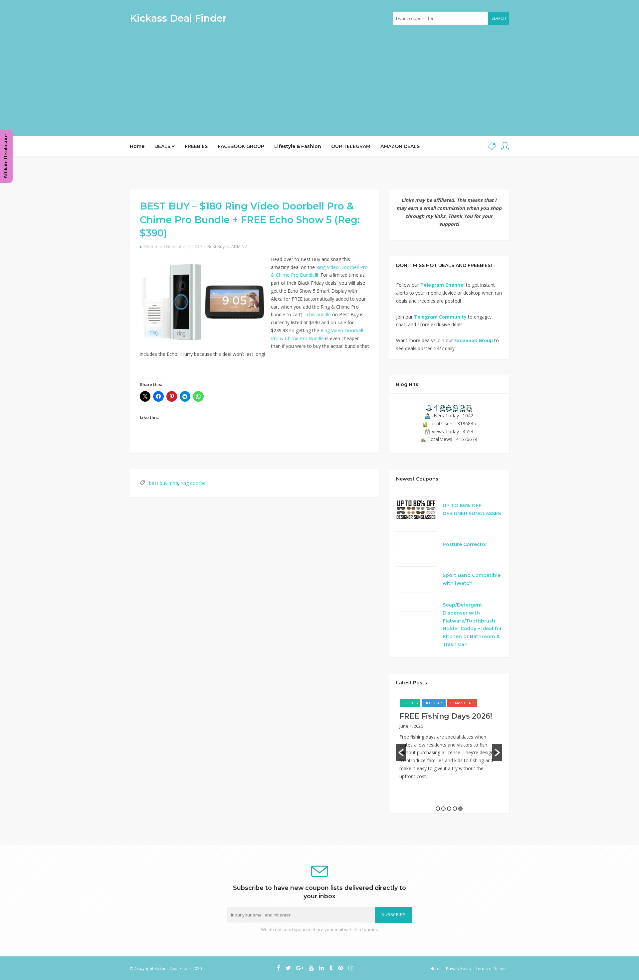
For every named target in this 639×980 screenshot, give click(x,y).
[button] (401, 752)
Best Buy (216, 246)
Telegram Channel (442, 285)
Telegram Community (440, 317)
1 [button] (438, 808)
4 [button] (455, 808)
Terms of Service (492, 968)
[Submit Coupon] (492, 146)
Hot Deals (433, 703)
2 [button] (443, 808)
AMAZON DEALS (400, 146)
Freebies (410, 703)
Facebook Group (473, 340)
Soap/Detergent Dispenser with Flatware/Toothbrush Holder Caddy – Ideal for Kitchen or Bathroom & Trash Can (472, 624)
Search (499, 18)
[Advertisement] (319, 78)
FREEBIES (196, 146)
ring (174, 483)
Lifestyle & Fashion (297, 146)
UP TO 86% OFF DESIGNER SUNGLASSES (472, 509)
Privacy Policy (458, 968)
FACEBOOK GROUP (241, 146)
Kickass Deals (462, 703)
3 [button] (449, 808)
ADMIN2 (239, 246)
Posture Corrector (465, 544)
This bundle (318, 314)
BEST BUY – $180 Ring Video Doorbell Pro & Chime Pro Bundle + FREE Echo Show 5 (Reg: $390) (250, 219)
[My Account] (505, 146)
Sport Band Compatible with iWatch (472, 579)
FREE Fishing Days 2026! (445, 716)
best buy (158, 483)
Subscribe (393, 914)
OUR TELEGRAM (350, 146)
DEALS (163, 146)
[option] (449, 743)
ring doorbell (194, 483)
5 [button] (460, 808)
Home (137, 146)
